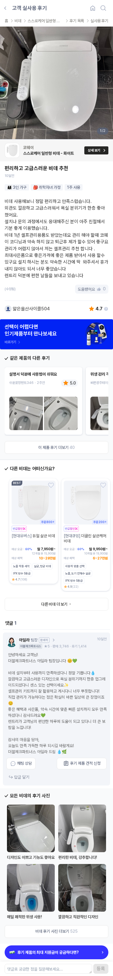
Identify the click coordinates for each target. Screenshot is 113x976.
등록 (101, 968)
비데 (17, 20)
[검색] (103, 8)
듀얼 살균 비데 (33, 535)
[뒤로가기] (5, 8)
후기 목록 (77, 20)
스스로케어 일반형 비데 (45, 20)
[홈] (93, 8)
